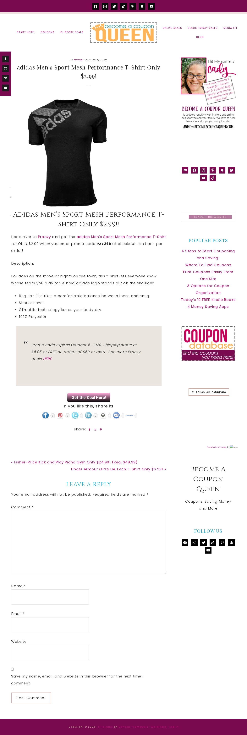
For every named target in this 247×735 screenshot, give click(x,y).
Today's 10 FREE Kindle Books (208, 299)
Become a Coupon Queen (123, 32)
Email (17, 613)
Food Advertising (216, 447)
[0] (4, 188)
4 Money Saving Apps (208, 306)
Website (18, 641)
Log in (174, 726)
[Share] (88, 429)
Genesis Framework (133, 726)
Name (18, 585)
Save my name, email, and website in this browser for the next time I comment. (77, 680)
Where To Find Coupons (208, 264)
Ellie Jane (105, 726)
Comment (22, 507)
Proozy (78, 59)
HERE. (48, 358)
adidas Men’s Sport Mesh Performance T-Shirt (121, 236)
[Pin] (100, 429)
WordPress (159, 726)
